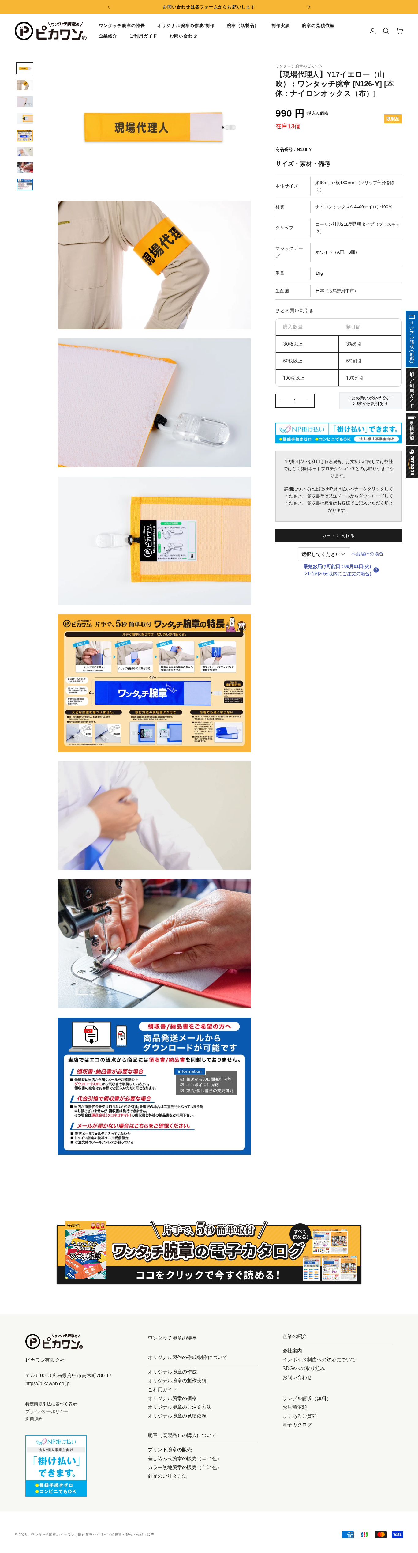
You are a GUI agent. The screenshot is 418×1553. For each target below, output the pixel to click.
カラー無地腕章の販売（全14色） (185, 1467)
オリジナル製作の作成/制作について (187, 1357)
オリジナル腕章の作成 (172, 1371)
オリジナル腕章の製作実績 (177, 1380)
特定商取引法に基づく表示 (51, 1403)
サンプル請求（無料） (306, 1398)
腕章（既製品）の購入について (182, 1435)
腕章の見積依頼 (318, 25)
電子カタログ (297, 1424)
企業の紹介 (294, 1336)
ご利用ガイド (143, 35)
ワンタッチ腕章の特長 (122, 25)
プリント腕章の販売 (170, 1449)
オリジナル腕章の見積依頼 (177, 1416)
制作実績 (280, 25)
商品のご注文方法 (167, 1476)
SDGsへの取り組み (303, 1368)
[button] (376, 570)
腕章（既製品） (243, 25)
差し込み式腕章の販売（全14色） (185, 1458)
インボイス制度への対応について (319, 1359)
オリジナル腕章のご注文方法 (179, 1407)
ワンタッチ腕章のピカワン (299, 66)
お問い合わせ (183, 35)
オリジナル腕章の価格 (172, 1398)
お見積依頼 (294, 1407)
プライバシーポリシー (46, 1411)
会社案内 (292, 1350)
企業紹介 (108, 35)
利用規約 (34, 1419)
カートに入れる (338, 535)
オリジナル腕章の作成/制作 (186, 25)
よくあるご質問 (299, 1416)
